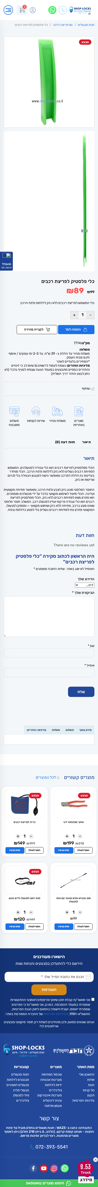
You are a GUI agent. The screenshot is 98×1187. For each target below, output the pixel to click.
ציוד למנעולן (21, 1095)
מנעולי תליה (21, 1090)
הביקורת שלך (83, 593)
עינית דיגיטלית (52, 1101)
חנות (91, 1085)
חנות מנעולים (86, 25)
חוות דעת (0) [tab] (65, 442)
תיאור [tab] (86, 442)
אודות (90, 1080)
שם (91, 646)
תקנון (90, 1095)
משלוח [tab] (56, 730)
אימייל (89, 666)
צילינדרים (55, 1090)
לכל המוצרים (46, 777)
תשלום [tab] (70, 730)
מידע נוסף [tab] (85, 730)
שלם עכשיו (63, 850)
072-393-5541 (51, 1147)
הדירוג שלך (86, 579)
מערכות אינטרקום (49, 1095)
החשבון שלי (86, 1074)
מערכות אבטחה (51, 1080)
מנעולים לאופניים (17, 1085)
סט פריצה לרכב (63, 25)
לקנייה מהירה (34, 329)
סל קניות (88, 1090)
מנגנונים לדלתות (18, 1080)
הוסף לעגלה (83, 850)
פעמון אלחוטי (53, 1106)
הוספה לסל (73, 329)
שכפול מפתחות (51, 1074)
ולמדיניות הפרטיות (56, 1014)
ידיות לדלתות (53, 1085)
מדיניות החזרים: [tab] (36, 730)
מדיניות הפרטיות (83, 1101)
